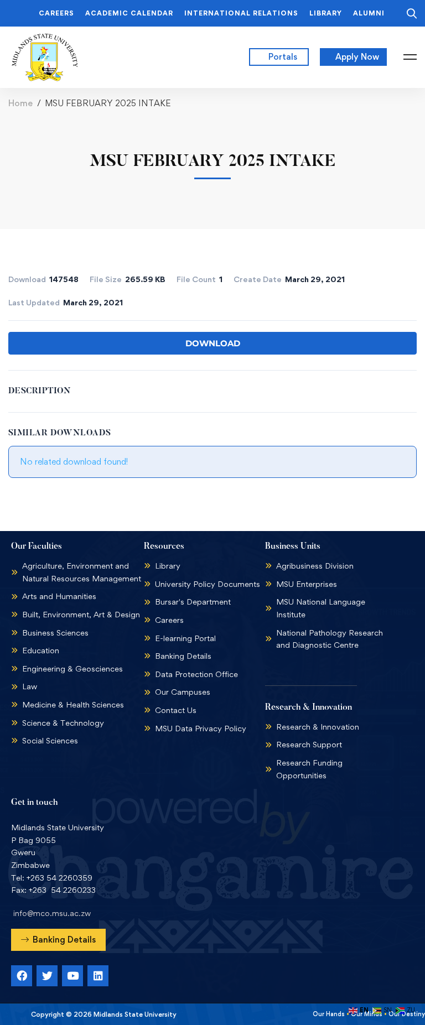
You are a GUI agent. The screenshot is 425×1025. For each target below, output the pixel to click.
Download (212, 343)
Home (20, 103)
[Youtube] (72, 975)
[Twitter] (47, 975)
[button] (58, 940)
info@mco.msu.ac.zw (52, 913)
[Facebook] (21, 975)
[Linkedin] (97, 975)
